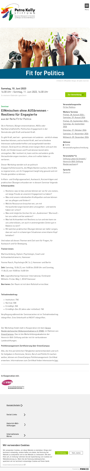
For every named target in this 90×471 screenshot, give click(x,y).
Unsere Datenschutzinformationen (13, 465)
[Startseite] (18, 12)
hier (56, 361)
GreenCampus (7, 334)
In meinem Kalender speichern (13, 96)
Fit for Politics (69, 107)
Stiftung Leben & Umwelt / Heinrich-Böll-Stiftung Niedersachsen (74, 161)
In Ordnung (62, 453)
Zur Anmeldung (75, 95)
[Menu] (87, 6)
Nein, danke (76, 453)
